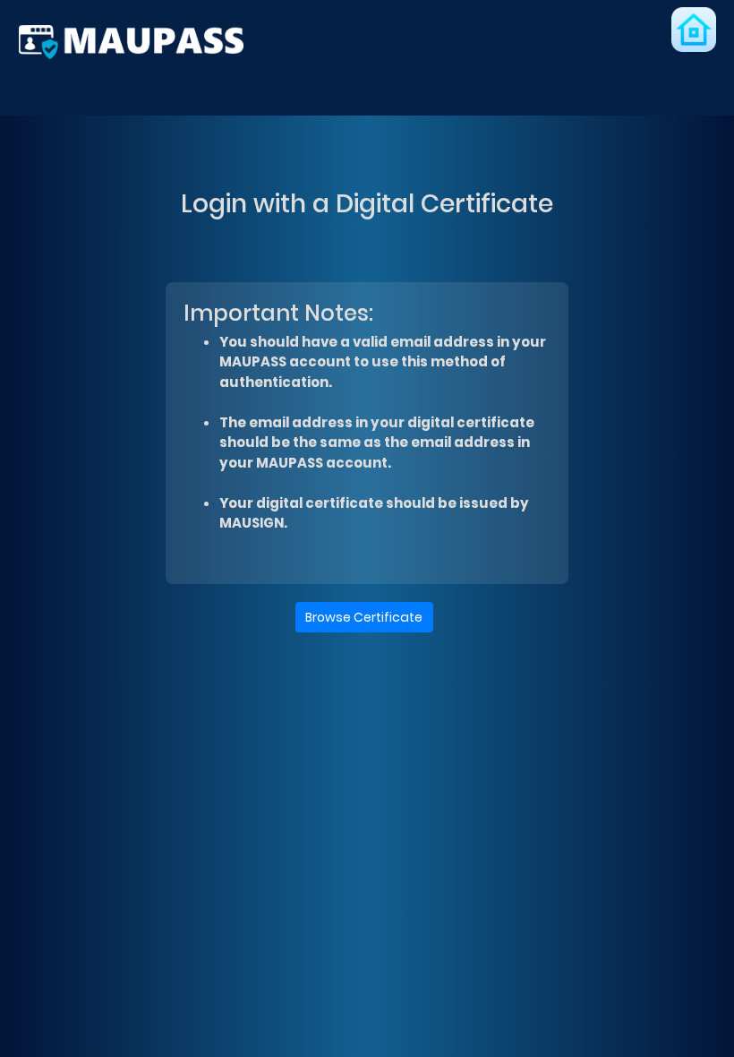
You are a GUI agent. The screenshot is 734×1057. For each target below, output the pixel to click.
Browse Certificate (363, 617)
